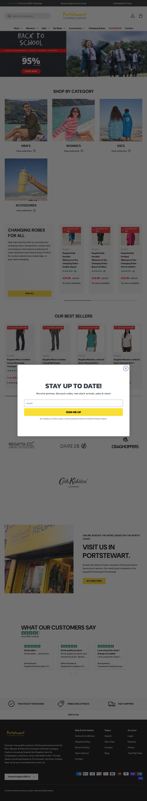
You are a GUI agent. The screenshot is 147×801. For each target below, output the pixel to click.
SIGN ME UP (73, 412)
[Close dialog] (125, 368)
